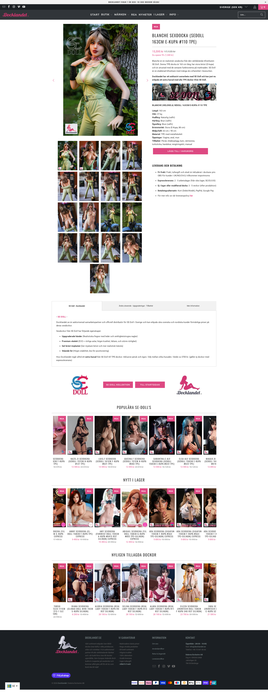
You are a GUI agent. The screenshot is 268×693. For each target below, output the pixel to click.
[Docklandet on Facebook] (8, 7)
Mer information (193, 306)
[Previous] (54, 80)
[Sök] (261, 15)
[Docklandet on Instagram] (13, 7)
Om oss (155, 644)
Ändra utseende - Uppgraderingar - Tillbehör (136, 306)
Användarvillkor (158, 649)
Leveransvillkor (158, 659)
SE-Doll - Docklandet (77, 306)
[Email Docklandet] (3, 7)
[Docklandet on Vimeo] (18, 7)
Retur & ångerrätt (158, 654)
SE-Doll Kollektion (118, 384)
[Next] (147, 80)
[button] (107, 14)
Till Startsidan (150, 384)
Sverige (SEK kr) (231, 7)
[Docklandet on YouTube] (23, 7)
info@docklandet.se (198, 647)
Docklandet (62, 683)
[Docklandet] (16, 15)
